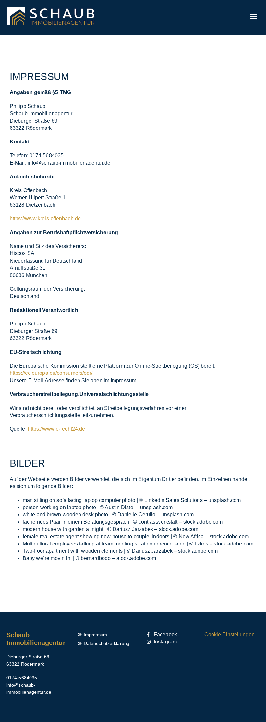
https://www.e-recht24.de (56, 429)
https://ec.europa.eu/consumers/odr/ (51, 373)
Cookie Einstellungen (229, 634)
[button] (253, 16)
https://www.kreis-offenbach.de (45, 218)
